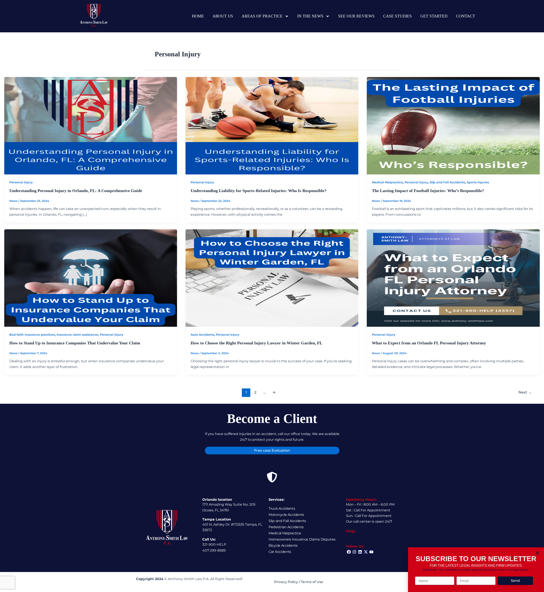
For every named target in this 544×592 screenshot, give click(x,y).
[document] (272, 296)
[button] (537, 553)
